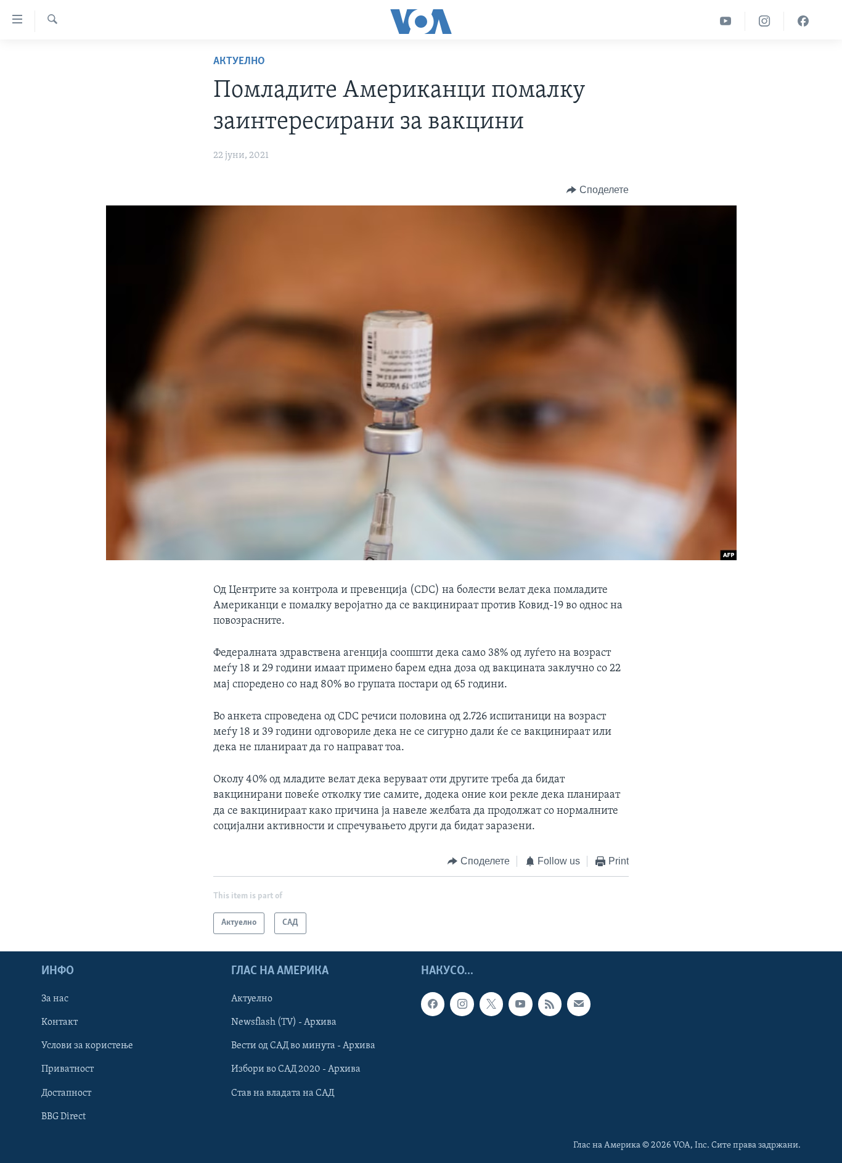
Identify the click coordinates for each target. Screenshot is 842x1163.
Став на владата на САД (282, 1093)
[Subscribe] (579, 1004)
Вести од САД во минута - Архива (303, 1046)
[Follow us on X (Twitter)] (491, 1004)
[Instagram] (764, 21)
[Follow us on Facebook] (432, 1004)
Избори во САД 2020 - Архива (296, 1069)
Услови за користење (87, 1046)
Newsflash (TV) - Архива (284, 1022)
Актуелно (239, 61)
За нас (54, 999)
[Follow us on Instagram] (461, 1004)
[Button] (597, 190)
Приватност (67, 1069)
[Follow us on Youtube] (520, 1004)
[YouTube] (725, 21)
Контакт (59, 1022)
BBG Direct (63, 1116)
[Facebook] (803, 21)
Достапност (66, 1093)
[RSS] (550, 1004)
